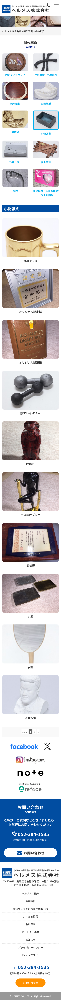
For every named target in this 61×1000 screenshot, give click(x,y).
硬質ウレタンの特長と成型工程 (30, 909)
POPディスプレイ (15, 75)
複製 (15, 191)
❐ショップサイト (30, 955)
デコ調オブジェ (30, 515)
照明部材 (15, 103)
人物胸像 (30, 718)
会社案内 (30, 924)
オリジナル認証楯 (30, 362)
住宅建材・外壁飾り (46, 75)
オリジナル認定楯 (30, 312)
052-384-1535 (33, 834)
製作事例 (30, 901)
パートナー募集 (30, 932)
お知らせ (30, 939)
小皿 (30, 616)
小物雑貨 (46, 133)
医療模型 (46, 103)
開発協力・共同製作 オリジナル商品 (46, 193)
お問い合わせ (34, 852)
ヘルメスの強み (30, 893)
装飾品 (15, 132)
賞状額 (30, 565)
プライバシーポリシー (30, 947)
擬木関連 (46, 162)
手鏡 (30, 667)
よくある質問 (30, 916)
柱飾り (30, 464)
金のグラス (30, 261)
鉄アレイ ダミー (31, 413)
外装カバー (15, 162)
